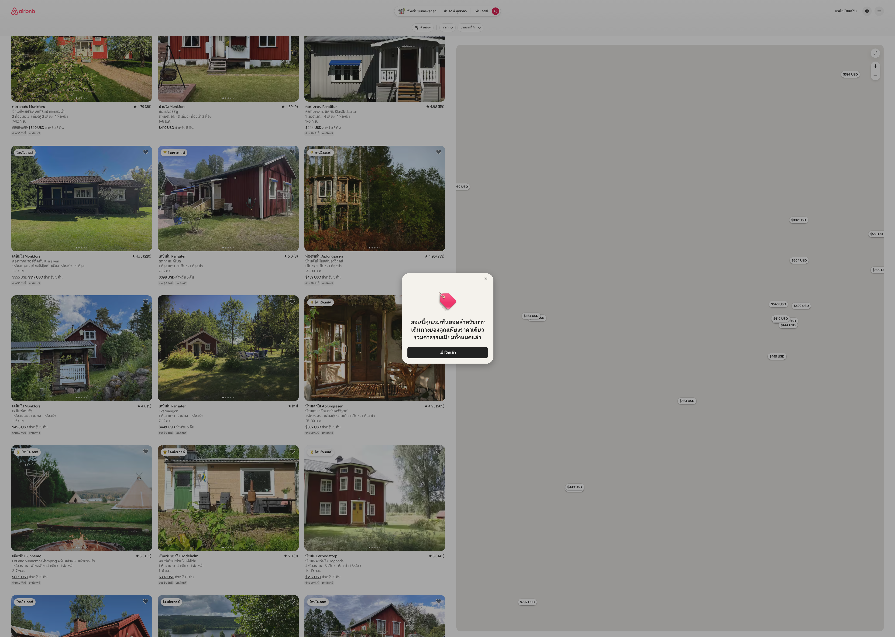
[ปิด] (486, 278)
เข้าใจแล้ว (447, 352)
